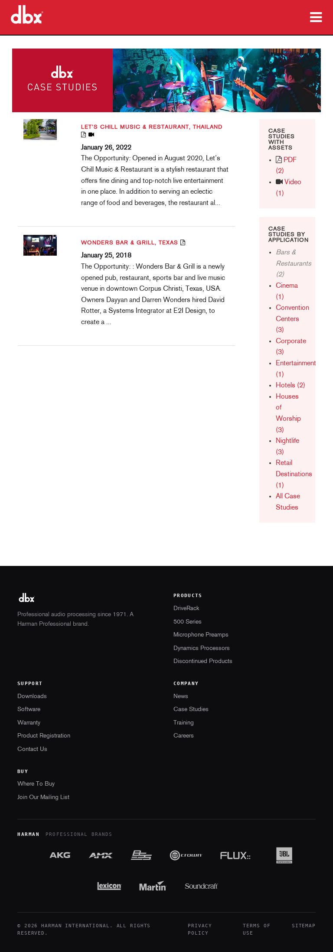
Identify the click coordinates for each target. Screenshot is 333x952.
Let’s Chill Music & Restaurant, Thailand (151, 127)
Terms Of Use (256, 929)
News (180, 696)
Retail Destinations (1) (294, 474)
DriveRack (186, 608)
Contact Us (32, 749)
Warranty (28, 723)
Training (183, 723)
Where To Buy (36, 784)
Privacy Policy (200, 929)
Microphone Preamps (201, 635)
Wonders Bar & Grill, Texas (129, 243)
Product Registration (43, 736)
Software (28, 709)
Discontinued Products (202, 661)
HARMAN (28, 834)
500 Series (187, 622)
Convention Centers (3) (292, 319)
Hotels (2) (290, 385)
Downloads (32, 696)
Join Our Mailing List (43, 797)
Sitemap (304, 926)
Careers (183, 736)
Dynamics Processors (201, 648)
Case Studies (191, 709)
